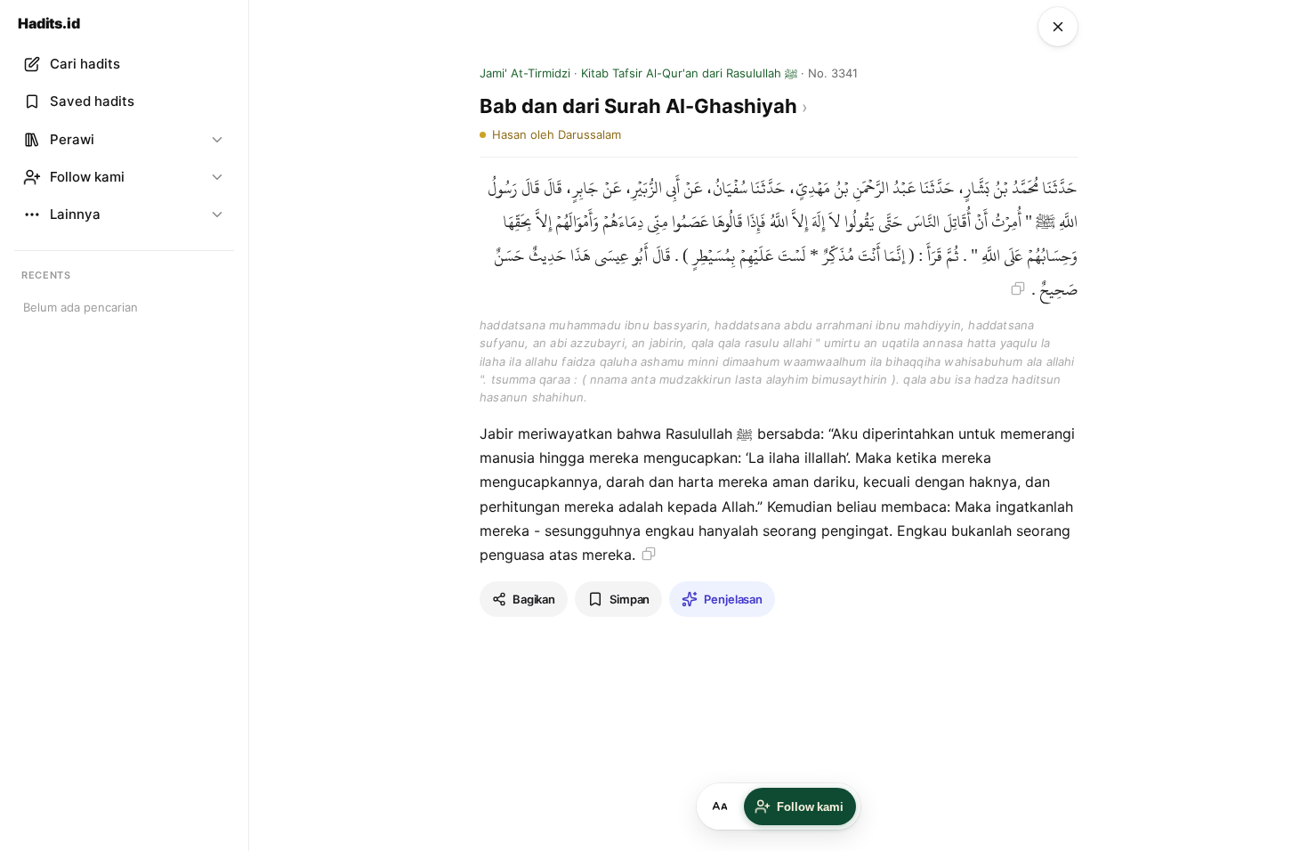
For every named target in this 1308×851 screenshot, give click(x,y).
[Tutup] (1058, 26)
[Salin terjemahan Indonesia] (649, 554)
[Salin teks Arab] (1018, 288)
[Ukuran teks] (720, 806)
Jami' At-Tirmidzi (525, 73)
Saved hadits (92, 101)
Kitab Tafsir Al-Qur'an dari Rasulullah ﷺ (689, 73)
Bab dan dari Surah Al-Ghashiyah (641, 106)
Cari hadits (85, 63)
